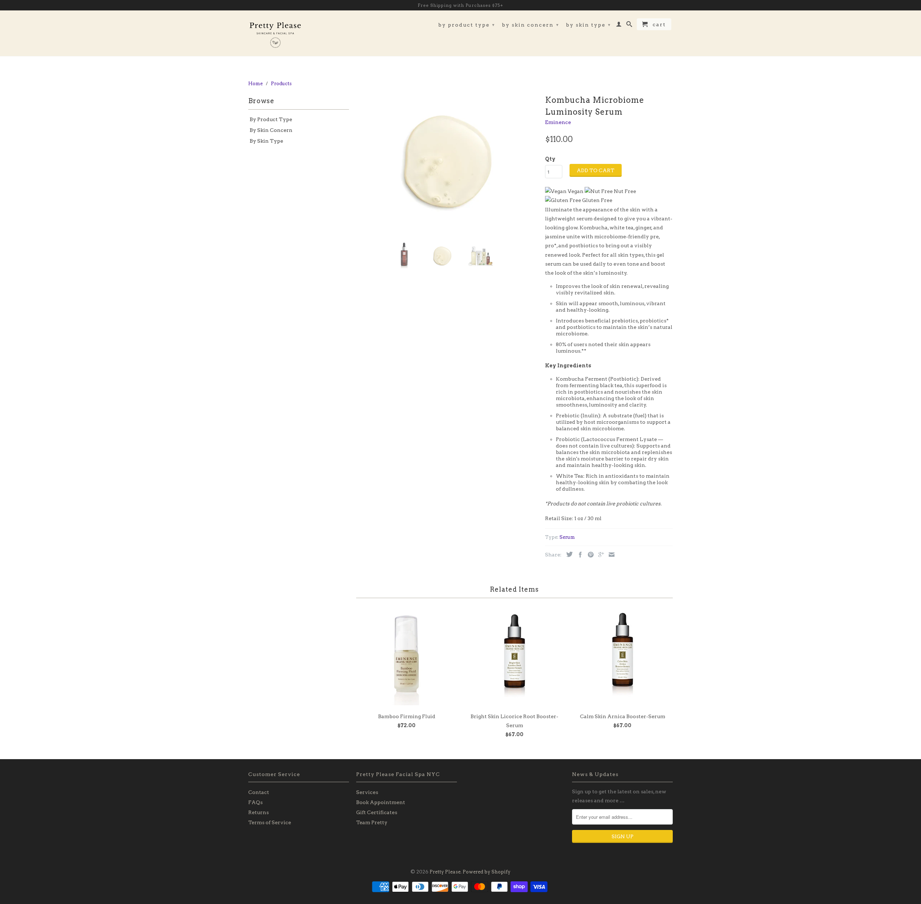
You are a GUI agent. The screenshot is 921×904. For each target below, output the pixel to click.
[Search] (629, 25)
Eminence (558, 122)
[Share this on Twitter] (568, 554)
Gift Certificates (376, 812)
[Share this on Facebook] (578, 554)
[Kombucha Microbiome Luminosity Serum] (447, 165)
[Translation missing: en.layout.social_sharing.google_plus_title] (599, 554)
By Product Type (466, 25)
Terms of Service (269, 822)
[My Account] (619, 25)
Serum (567, 537)
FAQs (255, 802)
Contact (258, 792)
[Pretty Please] (275, 33)
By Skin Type (588, 25)
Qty (550, 159)
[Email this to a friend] (609, 554)
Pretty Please (445, 872)
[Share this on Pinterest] (589, 554)
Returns (258, 812)
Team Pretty (371, 822)
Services (367, 792)
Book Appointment (380, 802)
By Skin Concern (530, 25)
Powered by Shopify (487, 872)
